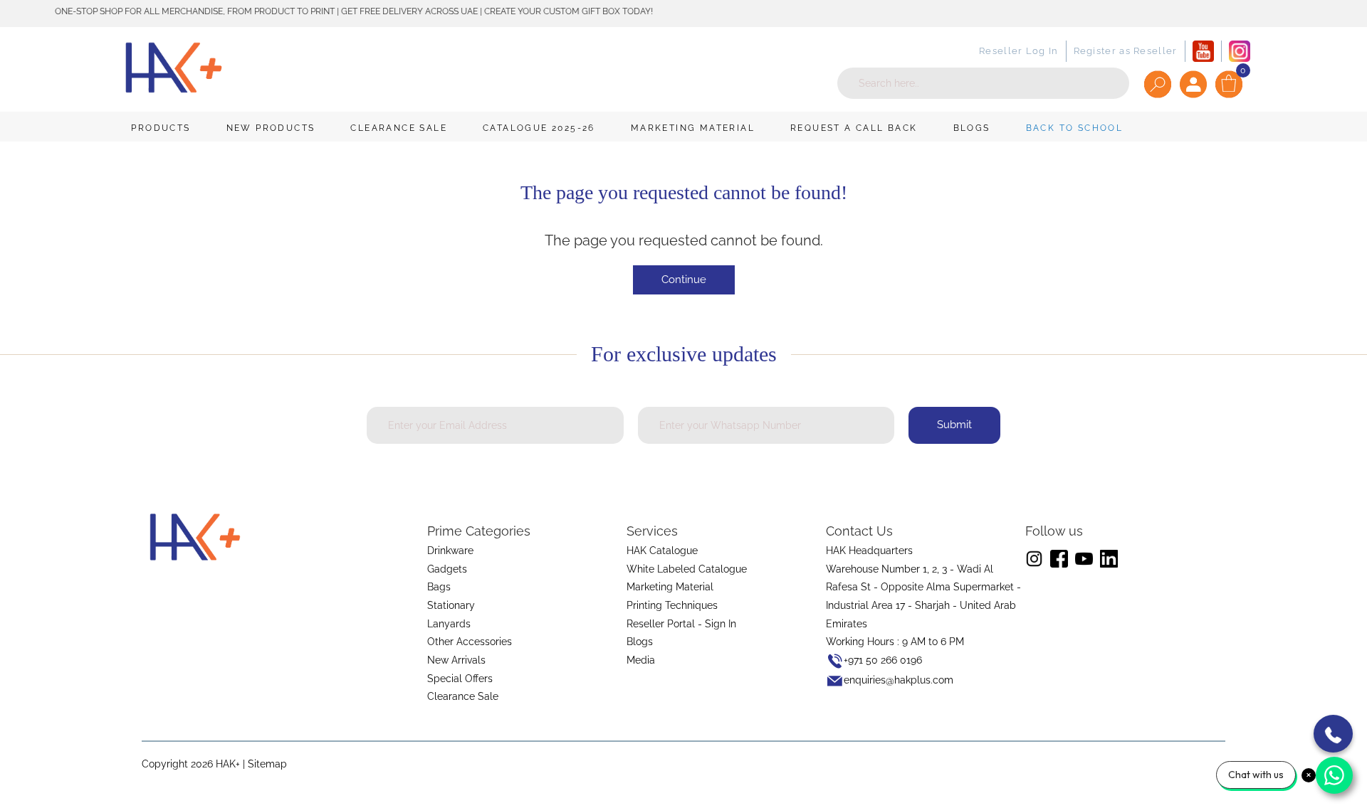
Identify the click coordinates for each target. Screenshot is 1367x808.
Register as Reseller (1126, 51)
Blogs (971, 128)
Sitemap (267, 764)
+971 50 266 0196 (883, 660)
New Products (270, 128)
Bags (439, 586)
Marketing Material (693, 128)
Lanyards (449, 623)
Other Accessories (469, 641)
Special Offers (460, 678)
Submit (954, 424)
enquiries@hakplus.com (898, 680)
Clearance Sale (398, 128)
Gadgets (447, 569)
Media (641, 660)
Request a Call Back (854, 128)
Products (160, 128)
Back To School (1075, 128)
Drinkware (450, 550)
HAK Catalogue (662, 550)
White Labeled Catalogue (687, 569)
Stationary (451, 605)
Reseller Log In (1019, 51)
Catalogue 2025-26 (539, 128)
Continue (683, 279)
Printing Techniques (672, 605)
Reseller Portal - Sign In (681, 623)
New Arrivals (456, 660)
